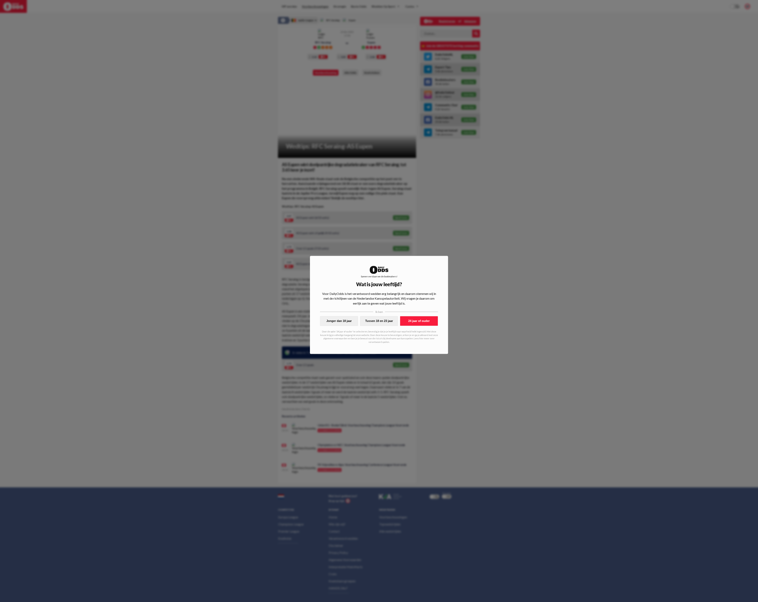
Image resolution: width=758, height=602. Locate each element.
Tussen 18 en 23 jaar (379, 321)
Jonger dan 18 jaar (339, 321)
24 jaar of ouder (419, 321)
